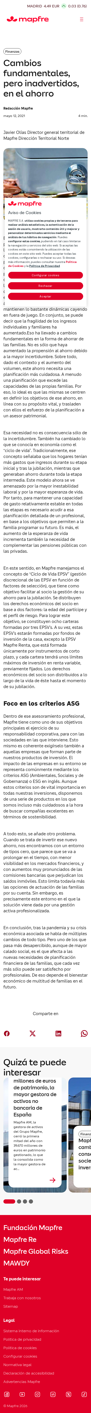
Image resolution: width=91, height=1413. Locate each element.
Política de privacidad (22, 1339)
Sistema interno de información (31, 1330)
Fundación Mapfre (32, 1227)
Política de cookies (20, 1347)
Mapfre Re (19, 1239)
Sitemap (10, 1306)
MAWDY (16, 1263)
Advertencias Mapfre (21, 1381)
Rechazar (45, 286)
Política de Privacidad (44, 266)
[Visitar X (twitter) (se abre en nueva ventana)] (68, 1395)
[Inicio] (8, 19)
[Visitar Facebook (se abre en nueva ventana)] (6, 1395)
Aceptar (45, 296)
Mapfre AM (13, 1289)
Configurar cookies (45, 275)
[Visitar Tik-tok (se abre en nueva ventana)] (84, 1395)
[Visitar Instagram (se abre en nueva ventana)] (37, 1395)
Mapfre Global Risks (35, 1251)
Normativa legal (17, 1364)
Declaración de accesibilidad (28, 1373)
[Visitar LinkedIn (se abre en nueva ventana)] (53, 1395)
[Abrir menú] (81, 19)
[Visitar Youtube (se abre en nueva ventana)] (22, 1395)
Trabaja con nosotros (22, 1297)
